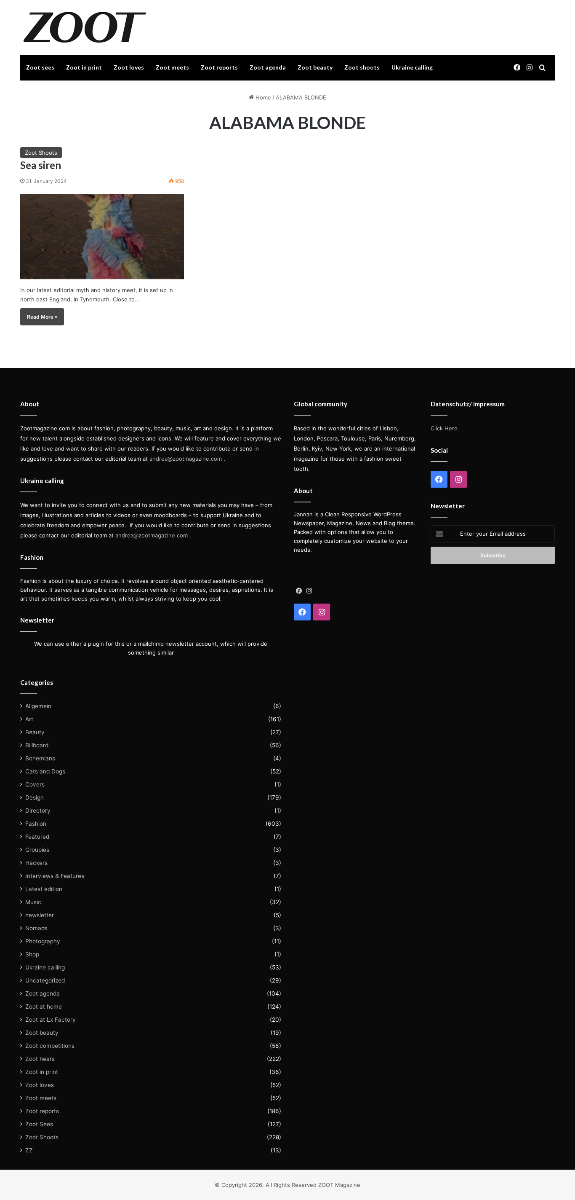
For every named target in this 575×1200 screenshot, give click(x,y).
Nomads (36, 928)
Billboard (36, 745)
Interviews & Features (54, 875)
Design (34, 797)
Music (33, 902)
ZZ (29, 1150)
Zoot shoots (362, 67)
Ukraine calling (412, 67)
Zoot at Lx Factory (50, 1019)
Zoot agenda (268, 67)
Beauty (35, 732)
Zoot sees (40, 67)
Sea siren (40, 165)
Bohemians (40, 758)
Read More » (42, 317)
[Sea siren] (102, 236)
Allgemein (38, 706)
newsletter (39, 915)
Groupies (37, 849)
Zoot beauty (315, 67)
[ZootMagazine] (84, 27)
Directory (38, 810)
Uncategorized (45, 980)
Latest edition (43, 889)
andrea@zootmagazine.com (185, 458)
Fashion (35, 823)
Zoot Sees (39, 1124)
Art (29, 719)
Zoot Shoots (41, 152)
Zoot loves (129, 67)
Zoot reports (219, 67)
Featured (37, 836)
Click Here (444, 428)
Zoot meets (172, 67)
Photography (42, 941)
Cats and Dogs (45, 771)
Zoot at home (43, 1006)
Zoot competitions (50, 1045)
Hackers (36, 862)
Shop (32, 954)
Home (262, 97)
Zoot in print (84, 67)
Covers (35, 784)
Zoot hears (40, 1058)
